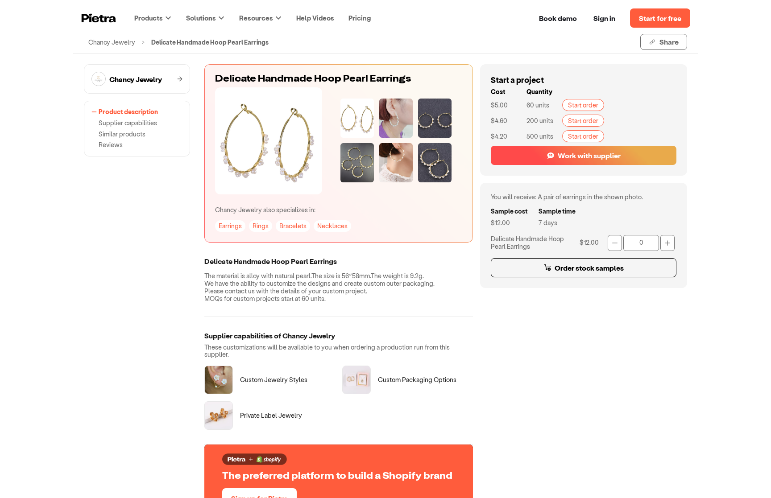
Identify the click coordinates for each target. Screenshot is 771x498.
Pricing (359, 18)
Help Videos (315, 18)
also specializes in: (265, 210)
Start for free (660, 18)
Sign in (604, 18)
